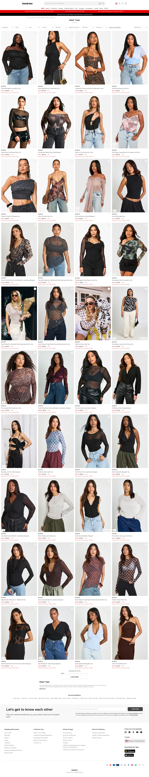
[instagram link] (125, 732)
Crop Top (24, 698)
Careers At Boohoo (98, 733)
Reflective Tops (131, 698)
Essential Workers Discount (13, 750)
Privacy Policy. (134, 715)
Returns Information (40, 740)
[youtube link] (137, 732)
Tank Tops (16, 698)
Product (65, 743)
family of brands (133, 713)
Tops (47, 17)
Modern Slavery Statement (101, 735)
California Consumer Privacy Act (73, 749)
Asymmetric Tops (43, 698)
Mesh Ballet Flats (56, 698)
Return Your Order (40, 733)
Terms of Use (67, 740)
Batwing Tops (93, 698)
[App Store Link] (130, 753)
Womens (33, 17)
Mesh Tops (52, 17)
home (28, 17)
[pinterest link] (129, 732)
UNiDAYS (7, 743)
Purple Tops (83, 698)
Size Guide (7, 733)
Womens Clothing (41, 17)
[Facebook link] (133, 732)
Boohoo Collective (10, 748)
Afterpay (7, 735)
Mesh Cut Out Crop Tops (107, 698)
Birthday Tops (120, 698)
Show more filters (115, 27)
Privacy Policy (67, 733)
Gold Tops (75, 698)
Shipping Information (41, 738)
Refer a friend (96, 738)
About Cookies (68, 738)
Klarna (6, 738)
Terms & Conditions (69, 735)
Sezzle (6, 740)
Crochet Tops (32, 698)
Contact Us (37, 743)
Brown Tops (67, 698)
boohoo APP (8, 753)
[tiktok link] (141, 732)
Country (127, 737)
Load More (74, 677)
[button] (116, 3)
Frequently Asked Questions (43, 735)
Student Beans (9, 745)
